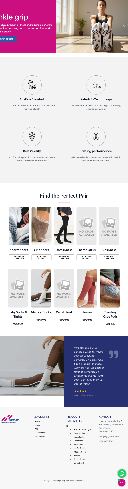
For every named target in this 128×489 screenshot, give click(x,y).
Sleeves (87, 312)
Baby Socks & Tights (83, 429)
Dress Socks (64, 250)
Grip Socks (41, 250)
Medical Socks (41, 312)
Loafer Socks (86, 250)
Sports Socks (19, 250)
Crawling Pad (79, 433)
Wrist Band (64, 312)
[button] (4, 27)
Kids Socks (109, 250)
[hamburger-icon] (88, 13)
